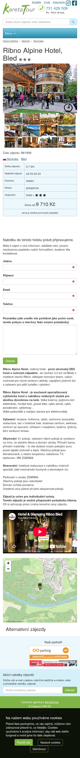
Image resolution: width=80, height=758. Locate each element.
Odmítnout (39, 749)
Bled (24, 159)
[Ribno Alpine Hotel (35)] (31, 143)
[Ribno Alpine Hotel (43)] (67, 119)
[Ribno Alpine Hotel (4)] (67, 143)
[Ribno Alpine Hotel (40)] (40, 88)
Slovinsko (12, 159)
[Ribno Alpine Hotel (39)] (31, 131)
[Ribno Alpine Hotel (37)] (67, 131)
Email (6, 290)
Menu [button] (9, 33)
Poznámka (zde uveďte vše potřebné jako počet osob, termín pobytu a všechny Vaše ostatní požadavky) (38, 320)
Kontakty (36, 2)
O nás (47, 2)
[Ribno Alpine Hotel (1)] (49, 143)
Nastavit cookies (50, 742)
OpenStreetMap (10, 621)
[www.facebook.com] (74, 3)
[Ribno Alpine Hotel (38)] (49, 131)
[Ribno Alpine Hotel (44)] (31, 119)
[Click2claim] (53, 663)
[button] (39, 585)
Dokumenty (59, 2)
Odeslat (10, 361)
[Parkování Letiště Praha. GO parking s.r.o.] (50, 653)
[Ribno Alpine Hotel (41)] (13, 131)
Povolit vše (23, 742)
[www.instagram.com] (68, 3)
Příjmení (8, 275)
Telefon (8, 304)
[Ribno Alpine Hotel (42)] (49, 119)
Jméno (7, 261)
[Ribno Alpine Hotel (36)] (13, 143)
